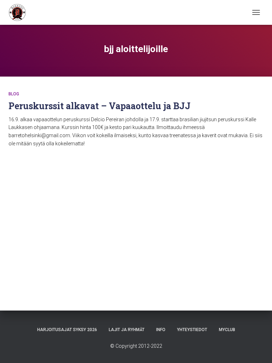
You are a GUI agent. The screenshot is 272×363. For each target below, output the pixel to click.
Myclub (227, 329)
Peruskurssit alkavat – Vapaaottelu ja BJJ (99, 106)
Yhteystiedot (192, 329)
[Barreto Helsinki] (20, 12)
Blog (13, 93)
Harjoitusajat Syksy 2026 (67, 329)
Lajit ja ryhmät (126, 329)
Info (160, 329)
